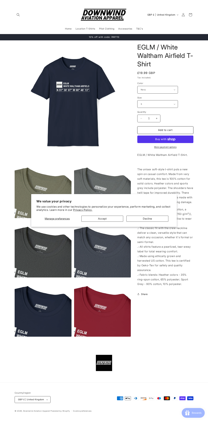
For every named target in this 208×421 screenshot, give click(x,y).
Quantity (141, 112)
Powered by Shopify (60, 411)
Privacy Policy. (82, 209)
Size (139, 97)
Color (140, 83)
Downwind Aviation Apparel (36, 411)
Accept (102, 218)
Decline (147, 218)
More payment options (165, 147)
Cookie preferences (82, 411)
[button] (18, 14)
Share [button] (144, 294)
